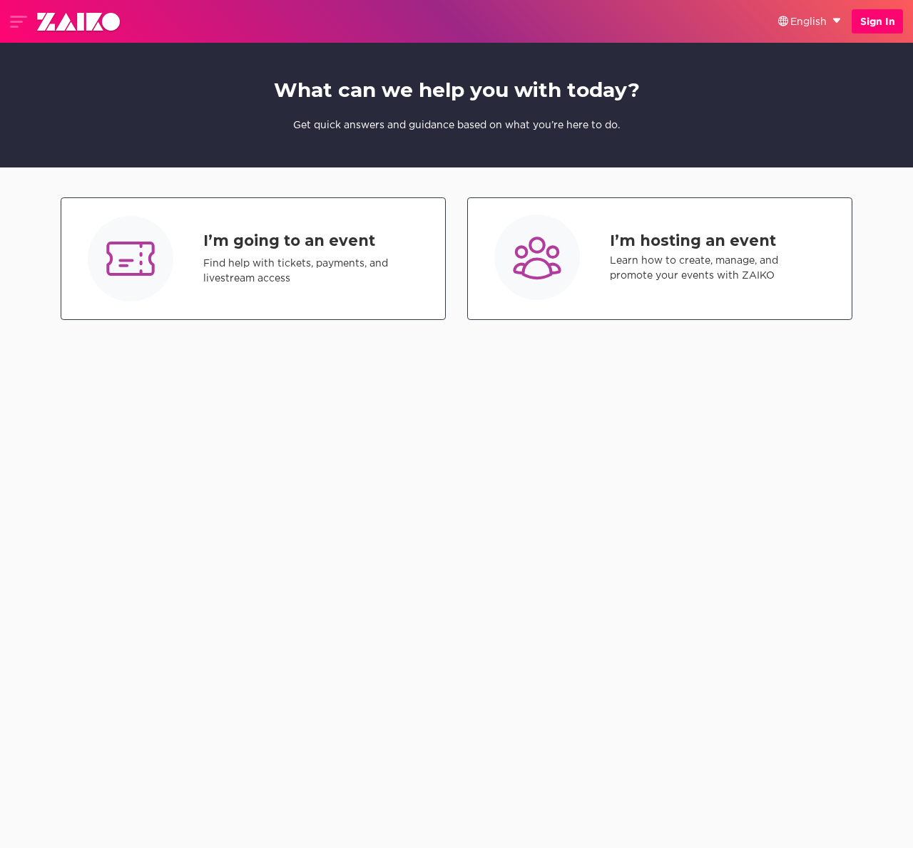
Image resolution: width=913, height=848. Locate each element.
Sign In (877, 21)
